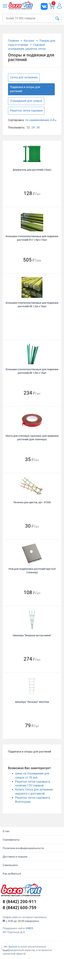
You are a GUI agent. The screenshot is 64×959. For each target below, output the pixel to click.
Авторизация (59, 6)
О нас (6, 831)
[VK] (44, 6)
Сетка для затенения (24, 77)
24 (33, 127)
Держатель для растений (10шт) (32, 169)
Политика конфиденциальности (23, 848)
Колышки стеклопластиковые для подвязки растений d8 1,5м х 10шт (32, 371)
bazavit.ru (14, 946)
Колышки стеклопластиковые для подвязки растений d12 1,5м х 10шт (32, 238)
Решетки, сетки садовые (26, 110)
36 (38, 127)
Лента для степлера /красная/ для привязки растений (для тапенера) (32, 437)
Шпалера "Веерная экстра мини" (32, 635)
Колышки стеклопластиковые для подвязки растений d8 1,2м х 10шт (32, 304)
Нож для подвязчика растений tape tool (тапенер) (32, 570)
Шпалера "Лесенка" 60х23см (32, 702)
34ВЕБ (29, 928)
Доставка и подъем (15, 856)
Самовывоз (10, 865)
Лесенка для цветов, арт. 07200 (32, 502)
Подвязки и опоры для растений (25, 89)
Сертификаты (11, 839)
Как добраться (12, 873)
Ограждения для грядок (26, 101)
